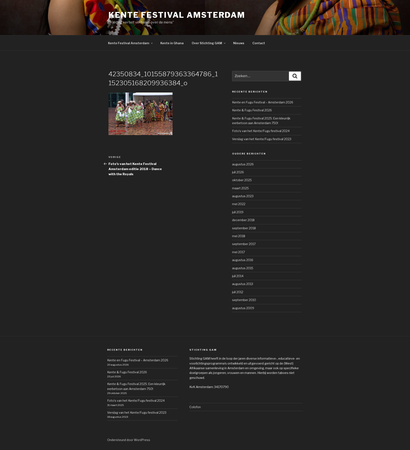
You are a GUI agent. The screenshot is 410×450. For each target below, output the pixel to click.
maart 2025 (240, 188)
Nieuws (238, 43)
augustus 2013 (242, 284)
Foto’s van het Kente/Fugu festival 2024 (261, 131)
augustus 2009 (243, 308)
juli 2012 (237, 292)
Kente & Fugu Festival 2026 (252, 110)
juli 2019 (237, 212)
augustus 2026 (243, 164)
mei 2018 (238, 236)
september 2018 (244, 228)
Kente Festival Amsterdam (176, 15)
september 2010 (244, 300)
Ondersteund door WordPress (128, 440)
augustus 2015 (242, 268)
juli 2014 (237, 276)
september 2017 (244, 244)
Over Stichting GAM (207, 43)
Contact (258, 43)
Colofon (195, 407)
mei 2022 (238, 204)
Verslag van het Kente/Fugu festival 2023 (261, 139)
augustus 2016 (242, 260)
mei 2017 (238, 252)
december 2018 (243, 220)
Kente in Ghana (172, 43)
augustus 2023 (242, 196)
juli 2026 (238, 172)
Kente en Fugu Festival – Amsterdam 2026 (262, 102)
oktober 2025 (242, 180)
